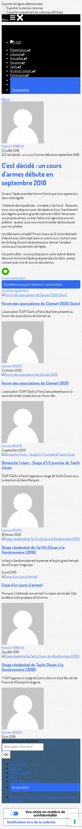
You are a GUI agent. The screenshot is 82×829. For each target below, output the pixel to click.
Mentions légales (20, 773)
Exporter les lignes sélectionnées (22, 4)
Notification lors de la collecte (31, 822)
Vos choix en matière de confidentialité (45, 813)
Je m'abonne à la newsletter (20, 741)
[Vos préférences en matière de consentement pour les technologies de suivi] (75, 822)
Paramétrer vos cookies (25, 781)
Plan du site (17, 764)
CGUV (13, 777)
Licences (15, 768)
